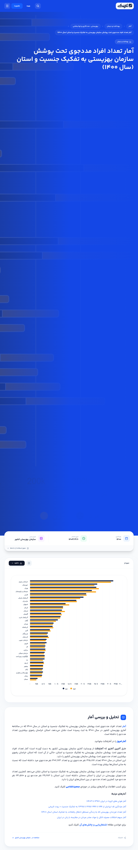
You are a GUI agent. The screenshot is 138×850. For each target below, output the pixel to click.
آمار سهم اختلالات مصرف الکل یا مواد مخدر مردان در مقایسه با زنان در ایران (91, 817)
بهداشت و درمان (113, 26)
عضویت (17, 5)
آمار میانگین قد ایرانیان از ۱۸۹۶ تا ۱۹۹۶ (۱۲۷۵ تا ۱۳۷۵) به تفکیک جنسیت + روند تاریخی (87, 806)
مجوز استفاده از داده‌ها (18, 548)
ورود (28, 5)
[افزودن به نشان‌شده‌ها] (29, 563)
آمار (130, 26)
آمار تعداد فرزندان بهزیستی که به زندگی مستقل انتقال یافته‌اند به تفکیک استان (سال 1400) (83, 812)
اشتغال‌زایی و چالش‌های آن (93, 825)
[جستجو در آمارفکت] (38, 6)
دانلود (16, 563)
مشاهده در (27, 838)
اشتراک (120, 838)
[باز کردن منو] (7, 6)
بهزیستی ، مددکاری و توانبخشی (85, 26)
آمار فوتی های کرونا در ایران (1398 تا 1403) (106, 801)
